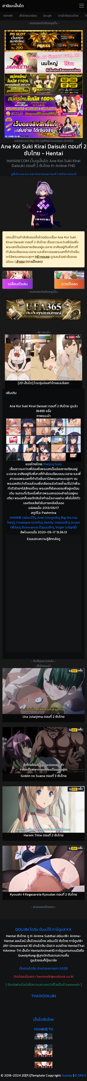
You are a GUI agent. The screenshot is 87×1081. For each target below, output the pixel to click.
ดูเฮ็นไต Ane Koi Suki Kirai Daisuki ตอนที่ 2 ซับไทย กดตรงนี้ (43, 174)
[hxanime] (43, 1065)
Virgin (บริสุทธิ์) (66, 527)
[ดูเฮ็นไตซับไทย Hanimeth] (43, 1054)
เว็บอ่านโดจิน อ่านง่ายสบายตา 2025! (43, 968)
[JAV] (43, 62)
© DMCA (80, 1075)
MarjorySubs (53, 464)
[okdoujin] (43, 1036)
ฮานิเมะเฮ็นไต (13, 6)
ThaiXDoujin (43, 996)
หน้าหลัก (8, 16)
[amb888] (43, 127)
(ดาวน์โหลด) (33, 261)
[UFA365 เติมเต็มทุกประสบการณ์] (43, 309)
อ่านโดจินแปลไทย (68, 16)
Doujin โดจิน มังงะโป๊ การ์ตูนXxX (43, 929)
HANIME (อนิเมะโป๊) (23, 517)
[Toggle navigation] (82, 6)
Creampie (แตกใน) (29, 522)
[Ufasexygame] (43, 105)
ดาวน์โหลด (69, 284)
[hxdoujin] (43, 1047)
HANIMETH (43, 1029)
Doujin (47, 16)
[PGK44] (43, 41)
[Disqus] (43, 597)
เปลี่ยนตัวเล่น (18, 284)
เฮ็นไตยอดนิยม (28, 16)
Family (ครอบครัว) (57, 522)
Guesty (67, 1075)
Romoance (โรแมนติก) (38, 527)
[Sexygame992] (43, 84)
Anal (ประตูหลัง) (48, 517)
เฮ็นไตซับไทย (43, 1019)
